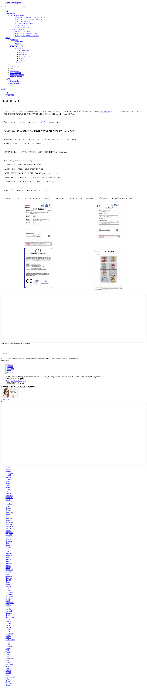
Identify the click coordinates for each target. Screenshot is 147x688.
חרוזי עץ (17, 62)
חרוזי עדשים (23, 52)
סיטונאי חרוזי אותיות (22, 25)
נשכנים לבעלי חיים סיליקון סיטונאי (27, 36)
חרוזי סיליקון (19, 48)
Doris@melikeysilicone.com (16, 381)
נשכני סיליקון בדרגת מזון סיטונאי (26, 34)
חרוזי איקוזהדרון (24, 56)
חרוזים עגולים (24, 50)
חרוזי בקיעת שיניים (16, 46)
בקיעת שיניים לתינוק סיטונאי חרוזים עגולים (30, 17)
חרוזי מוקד (23, 60)
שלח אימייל (5, 399)
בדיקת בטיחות (15, 69)
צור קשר (8, 85)
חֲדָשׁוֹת (8, 79)
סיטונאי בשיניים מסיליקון (23, 31)
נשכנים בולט (14, 83)
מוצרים (8, 38)
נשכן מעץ (18, 44)
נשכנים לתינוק (46, 122)
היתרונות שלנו (15, 66)
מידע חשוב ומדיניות (17, 75)
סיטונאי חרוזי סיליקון (17, 15)
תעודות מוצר (14, 71)
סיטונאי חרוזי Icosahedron (24, 23)
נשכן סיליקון (19, 42)
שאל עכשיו (5, 361)
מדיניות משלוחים (16, 77)
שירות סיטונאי (11, 13)
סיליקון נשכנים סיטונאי (18, 29)
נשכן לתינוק (14, 40)
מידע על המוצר (15, 73)
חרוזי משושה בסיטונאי (22, 21)
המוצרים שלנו (104, 111)
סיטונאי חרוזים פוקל (22, 27)
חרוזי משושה (23, 54)
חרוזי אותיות (23, 58)
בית (7, 11)
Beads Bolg (14, 81)
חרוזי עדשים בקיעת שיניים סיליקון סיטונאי (29, 19)
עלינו (7, 64)
